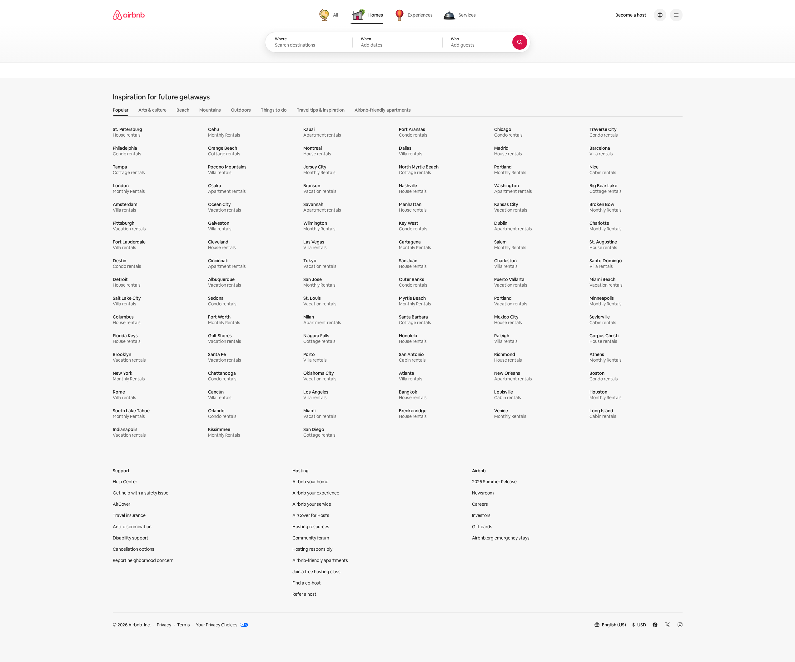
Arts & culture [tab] (152, 110)
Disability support (130, 538)
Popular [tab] (120, 110)
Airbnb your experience (315, 493)
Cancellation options (133, 549)
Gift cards (482, 526)
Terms (183, 625)
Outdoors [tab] (241, 110)
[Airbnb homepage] (129, 15)
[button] (397, 42)
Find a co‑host (306, 583)
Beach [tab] (182, 110)
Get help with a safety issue (140, 493)
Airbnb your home (310, 481)
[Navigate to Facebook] (655, 624)
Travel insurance (129, 515)
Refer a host (304, 594)
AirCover (121, 504)
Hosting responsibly (312, 549)
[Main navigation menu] (676, 15)
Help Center (125, 481)
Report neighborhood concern (143, 560)
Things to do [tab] (274, 110)
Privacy (164, 625)
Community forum (310, 538)
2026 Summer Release (494, 481)
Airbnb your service (311, 504)
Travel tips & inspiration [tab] (321, 110)
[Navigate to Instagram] (680, 624)
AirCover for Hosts (310, 515)
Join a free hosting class (316, 571)
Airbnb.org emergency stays (500, 538)
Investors (481, 515)
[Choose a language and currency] (660, 15)
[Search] (519, 42)
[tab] (329, 15)
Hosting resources (310, 526)
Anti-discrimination (132, 526)
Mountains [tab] (210, 110)
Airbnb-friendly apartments (320, 560)
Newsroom (483, 493)
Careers (480, 504)
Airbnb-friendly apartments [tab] (383, 110)
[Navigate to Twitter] (667, 624)
